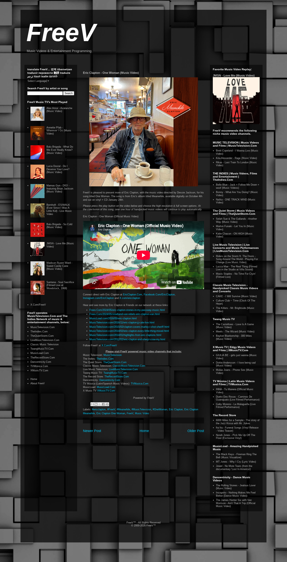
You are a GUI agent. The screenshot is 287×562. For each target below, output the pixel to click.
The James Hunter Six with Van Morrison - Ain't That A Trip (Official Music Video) (235, 503)
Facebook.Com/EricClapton (159, 294)
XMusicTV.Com (106, 390)
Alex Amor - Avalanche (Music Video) (59, 110)
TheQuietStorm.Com (115, 362)
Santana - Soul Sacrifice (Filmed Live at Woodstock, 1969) (60, 285)
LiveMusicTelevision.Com (123, 369)
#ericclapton (99, 409)
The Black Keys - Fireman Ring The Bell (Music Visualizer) (236, 456)
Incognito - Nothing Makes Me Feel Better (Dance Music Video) (236, 494)
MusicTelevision (112, 355)
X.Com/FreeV (109, 345)
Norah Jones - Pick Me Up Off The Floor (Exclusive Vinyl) (235, 437)
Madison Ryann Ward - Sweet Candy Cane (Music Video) (59, 265)
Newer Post (92, 431)
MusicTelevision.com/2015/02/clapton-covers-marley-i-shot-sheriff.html (129, 326)
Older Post (195, 431)
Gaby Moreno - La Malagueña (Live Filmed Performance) (236, 406)
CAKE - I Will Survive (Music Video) (236, 296)
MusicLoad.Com (106, 387)
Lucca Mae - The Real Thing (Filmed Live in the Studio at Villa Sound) (236, 268)
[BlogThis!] (96, 404)
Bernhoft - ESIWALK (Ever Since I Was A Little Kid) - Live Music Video (59, 209)
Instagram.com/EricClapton (98, 298)
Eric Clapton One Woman (110, 413)
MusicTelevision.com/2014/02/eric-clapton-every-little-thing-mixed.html (129, 330)
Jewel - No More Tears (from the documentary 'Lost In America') (234, 468)
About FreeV (37, 383)
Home (144, 431)
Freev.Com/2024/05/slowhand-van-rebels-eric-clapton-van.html (124, 314)
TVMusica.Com (139, 383)
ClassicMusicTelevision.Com (129, 365)
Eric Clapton (176, 409)
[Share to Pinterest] (107, 404)
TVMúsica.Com (39, 366)
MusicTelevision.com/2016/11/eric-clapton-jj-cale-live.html (121, 322)
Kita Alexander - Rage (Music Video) (236, 158)
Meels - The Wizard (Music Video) (235, 331)
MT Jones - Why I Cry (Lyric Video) (236, 461)
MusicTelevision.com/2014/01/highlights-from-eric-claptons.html (125, 335)
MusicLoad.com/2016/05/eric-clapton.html (113, 318)
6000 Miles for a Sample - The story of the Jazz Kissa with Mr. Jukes (237, 422)
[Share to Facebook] (103, 404)
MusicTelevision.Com (42, 327)
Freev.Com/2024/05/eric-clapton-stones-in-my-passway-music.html (127, 310)
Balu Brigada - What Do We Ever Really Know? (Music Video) (59, 149)
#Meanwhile (123, 409)
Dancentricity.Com (109, 380)
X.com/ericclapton (129, 298)
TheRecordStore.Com (116, 376)
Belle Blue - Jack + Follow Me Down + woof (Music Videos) (237, 186)
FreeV (61, 32)
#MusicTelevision (141, 409)
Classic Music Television (44, 344)
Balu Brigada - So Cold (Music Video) (59, 226)
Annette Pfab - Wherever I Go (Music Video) (58, 130)
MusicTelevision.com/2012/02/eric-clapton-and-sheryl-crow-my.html (127, 339)
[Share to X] (100, 404)
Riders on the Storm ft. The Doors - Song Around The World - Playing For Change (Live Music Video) (237, 259)
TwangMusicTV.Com (115, 372)
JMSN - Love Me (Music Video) (234, 75)
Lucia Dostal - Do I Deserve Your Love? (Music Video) (57, 169)
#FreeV (111, 409)
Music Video (142, 413)
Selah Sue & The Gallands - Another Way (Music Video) (236, 220)
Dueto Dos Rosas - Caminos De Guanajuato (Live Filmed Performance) (237, 398)
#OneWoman (160, 409)
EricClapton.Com (132, 294)
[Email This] (92, 404)
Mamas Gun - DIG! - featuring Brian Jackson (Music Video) (59, 188)
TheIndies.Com (105, 358)
